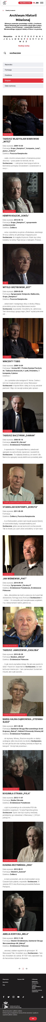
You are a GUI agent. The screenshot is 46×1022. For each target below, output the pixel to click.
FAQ (4, 985)
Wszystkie (7, 36)
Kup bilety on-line (25, 3)
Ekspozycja (6, 979)
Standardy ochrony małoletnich (37, 990)
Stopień (8, 81)
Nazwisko (8, 65)
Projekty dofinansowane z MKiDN (36, 986)
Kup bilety (5, 982)
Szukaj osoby (23, 46)
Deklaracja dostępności (35, 982)
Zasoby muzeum (10, 10)
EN (37, 3)
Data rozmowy (10, 86)
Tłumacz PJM (20, 979)
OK (33, 1018)
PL (34, 3)
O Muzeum (34, 979)
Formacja (8, 70)
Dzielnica (8, 75)
